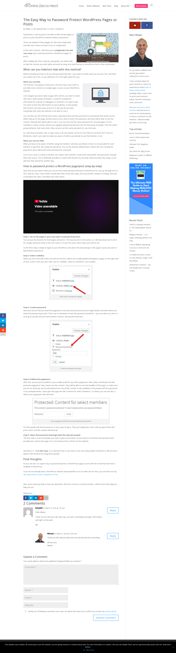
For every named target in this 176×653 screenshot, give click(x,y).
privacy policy (110, 611)
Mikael (28, 29)
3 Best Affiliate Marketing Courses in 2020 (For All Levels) (139, 247)
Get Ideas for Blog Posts (139, 151)
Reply (113, 510)
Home (81, 6)
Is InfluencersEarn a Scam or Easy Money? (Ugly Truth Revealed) (140, 257)
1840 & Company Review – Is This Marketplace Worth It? (140, 227)
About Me (125, 6)
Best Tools (107, 6)
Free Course (141, 6)
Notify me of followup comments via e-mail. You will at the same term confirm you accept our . (72, 611)
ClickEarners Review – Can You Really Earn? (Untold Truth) (140, 267)
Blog (116, 6)
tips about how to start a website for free (40, 474)
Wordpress (59, 29)
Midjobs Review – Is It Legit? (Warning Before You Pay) (140, 237)
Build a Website (93, 6)
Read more (90, 650)
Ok (84, 650)
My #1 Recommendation (139, 133)
